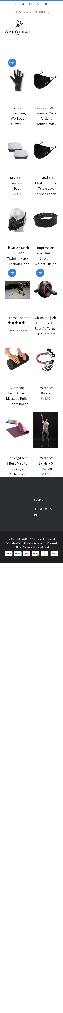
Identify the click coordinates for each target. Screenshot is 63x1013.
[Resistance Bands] (45, 360)
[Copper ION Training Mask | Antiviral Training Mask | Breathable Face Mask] (45, 79)
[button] (16, 322)
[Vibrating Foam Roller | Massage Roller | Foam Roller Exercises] (17, 360)
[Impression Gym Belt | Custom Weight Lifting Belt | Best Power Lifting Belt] (45, 220)
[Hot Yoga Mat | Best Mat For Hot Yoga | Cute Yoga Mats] (17, 430)
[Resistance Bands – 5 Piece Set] (45, 430)
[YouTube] (35, 515)
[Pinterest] (51, 509)
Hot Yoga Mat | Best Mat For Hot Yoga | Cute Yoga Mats (17, 468)
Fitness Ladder (17, 318)
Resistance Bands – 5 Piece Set (45, 463)
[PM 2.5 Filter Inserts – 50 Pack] (17, 149)
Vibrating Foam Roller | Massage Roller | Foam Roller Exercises (17, 398)
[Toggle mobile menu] (56, 24)
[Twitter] (40, 509)
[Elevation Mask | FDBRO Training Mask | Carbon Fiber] (17, 220)
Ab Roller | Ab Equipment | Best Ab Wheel (46, 323)
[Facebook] (35, 509)
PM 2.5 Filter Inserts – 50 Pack (17, 183)
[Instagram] (46, 509)
